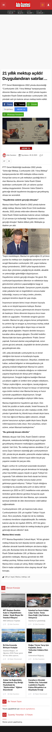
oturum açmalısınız (27, 709)
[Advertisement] (26, 42)
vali (29, 577)
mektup (24, 577)
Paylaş (9, 104)
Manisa (17, 577)
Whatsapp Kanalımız (15, 114)
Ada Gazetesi (11, 155)
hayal (12, 577)
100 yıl (7, 577)
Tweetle (22, 104)
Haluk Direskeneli (16, 659)
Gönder (34, 104)
